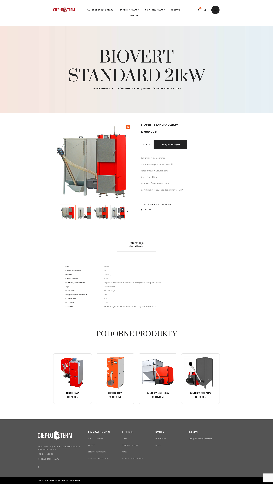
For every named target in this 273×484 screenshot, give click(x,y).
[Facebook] (38, 467)
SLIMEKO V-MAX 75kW (200, 393)
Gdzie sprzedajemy (130, 445)
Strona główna (100, 88)
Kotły (115, 88)
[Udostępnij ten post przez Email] (150, 210)
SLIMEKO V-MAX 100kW (158, 393)
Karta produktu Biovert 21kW (154, 170)
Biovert (147, 88)
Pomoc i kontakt (95, 439)
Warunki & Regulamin (98, 459)
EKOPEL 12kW (72, 393)
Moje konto (160, 439)
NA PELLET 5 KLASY (131, 88)
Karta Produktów (149, 177)
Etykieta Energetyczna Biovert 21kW (158, 164)
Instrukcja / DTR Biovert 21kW (155, 183)
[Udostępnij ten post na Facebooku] (141, 210)
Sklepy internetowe (97, 452)
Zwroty (91, 445)
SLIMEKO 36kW (115, 393)
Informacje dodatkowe (136, 244)
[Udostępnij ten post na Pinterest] (146, 210)
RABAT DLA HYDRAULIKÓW (132, 459)
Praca (124, 452)
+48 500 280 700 (46, 454)
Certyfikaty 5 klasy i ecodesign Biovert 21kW (162, 190)
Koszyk (158, 445)
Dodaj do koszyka (170, 144)
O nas (124, 439)
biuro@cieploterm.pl (48, 459)
